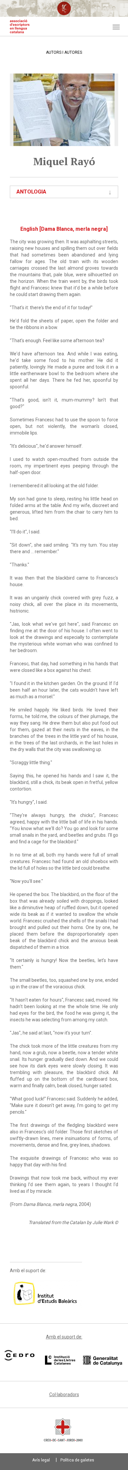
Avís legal (41, 1460)
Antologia (31, 192)
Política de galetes (77, 1460)
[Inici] (19, 26)
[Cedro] (19, 1355)
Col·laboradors (64, 1394)
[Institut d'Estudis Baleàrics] (46, 1293)
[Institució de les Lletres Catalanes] (83, 1360)
